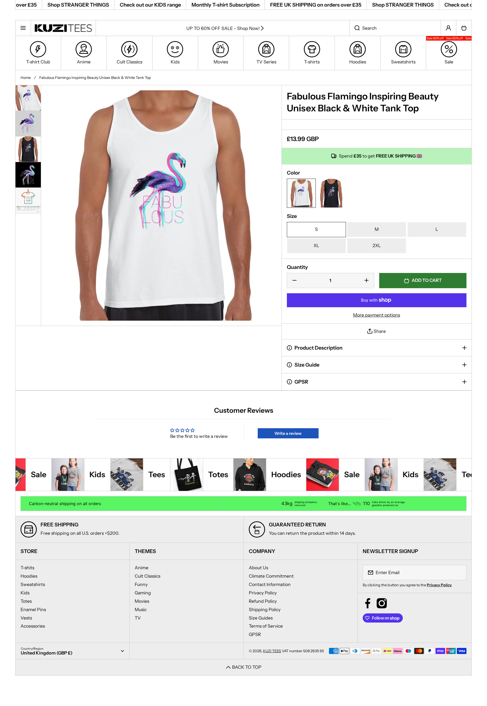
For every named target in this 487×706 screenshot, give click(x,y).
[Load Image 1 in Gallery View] (28, 98)
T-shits (27, 567)
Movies (142, 601)
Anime (141, 567)
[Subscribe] (459, 572)
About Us (258, 567)
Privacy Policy (263, 592)
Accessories (33, 626)
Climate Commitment (271, 576)
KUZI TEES (272, 651)
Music (141, 609)
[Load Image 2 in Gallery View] (28, 123)
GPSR (255, 634)
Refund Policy (263, 601)
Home (26, 77)
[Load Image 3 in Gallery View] (28, 149)
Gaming (143, 592)
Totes (26, 601)
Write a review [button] (288, 433)
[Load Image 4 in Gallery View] (28, 174)
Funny (141, 584)
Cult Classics (147, 576)
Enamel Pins (33, 609)
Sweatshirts (33, 584)
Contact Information (270, 584)
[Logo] (63, 28)
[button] (464, 28)
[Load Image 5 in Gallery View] (28, 200)
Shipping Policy (265, 609)
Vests (26, 618)
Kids (25, 592)
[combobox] (395, 28)
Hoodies (29, 576)
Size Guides (261, 618)
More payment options (376, 315)
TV (138, 618)
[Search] (354, 28)
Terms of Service (266, 626)
